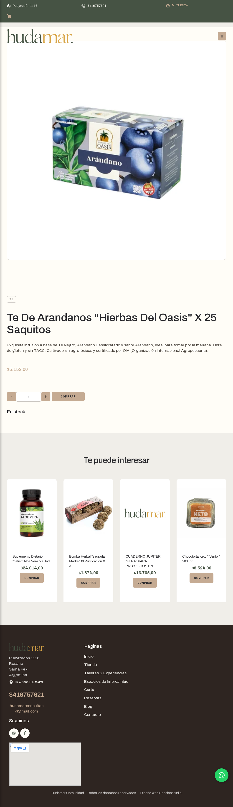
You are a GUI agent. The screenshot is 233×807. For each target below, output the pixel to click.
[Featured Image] (32, 513)
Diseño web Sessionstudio (161, 793)
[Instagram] (14, 733)
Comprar (68, 396)
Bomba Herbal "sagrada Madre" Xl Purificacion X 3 (87, 561)
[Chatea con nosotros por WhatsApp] (221, 775)
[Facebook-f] (25, 733)
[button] (22, 5)
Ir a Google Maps (29, 682)
